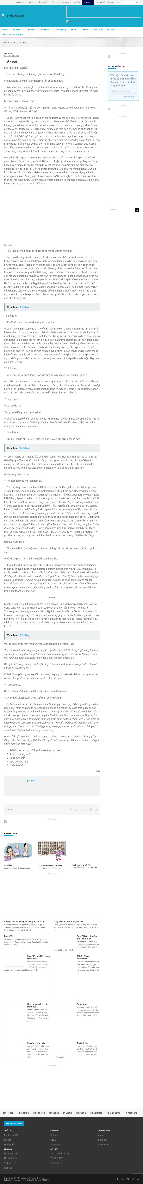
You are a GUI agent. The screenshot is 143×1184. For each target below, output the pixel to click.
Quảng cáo (102, 1140)
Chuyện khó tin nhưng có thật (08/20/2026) (24, 921)
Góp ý (53, 1140)
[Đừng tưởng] (64, 1009)
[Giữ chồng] (18, 842)
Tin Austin (81, 1113)
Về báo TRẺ (10, 1163)
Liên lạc (8, 1167)
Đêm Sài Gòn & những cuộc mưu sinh (87, 937)
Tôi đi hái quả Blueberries (83, 957)
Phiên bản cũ (56, 1163)
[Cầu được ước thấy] (14, 1049)
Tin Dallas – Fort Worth (60, 1113)
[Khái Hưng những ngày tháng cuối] (14, 1020)
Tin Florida (8, 1113)
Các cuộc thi (103, 1144)
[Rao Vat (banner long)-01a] (103, 12)
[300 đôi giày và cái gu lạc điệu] (52, 842)
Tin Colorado (96, 1113)
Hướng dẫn (9, 1144)
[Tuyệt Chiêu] (64, 1048)
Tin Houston (39, 1113)
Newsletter (55, 1144)
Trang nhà (16, 1123)
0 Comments (25, 868)
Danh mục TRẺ (11, 1135)
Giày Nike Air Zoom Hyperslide (68, 921)
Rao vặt (100, 1135)
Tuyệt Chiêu (82, 1043)
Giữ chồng (8, 865)
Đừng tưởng (82, 1004)
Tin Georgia (23, 1113)
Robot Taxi (9, 936)
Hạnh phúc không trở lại (81, 865)
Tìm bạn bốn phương (60, 1153)
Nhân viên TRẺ (11, 1153)
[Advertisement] (52, 894)
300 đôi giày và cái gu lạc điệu (50, 865)
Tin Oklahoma (113, 1113)
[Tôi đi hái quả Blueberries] (64, 977)
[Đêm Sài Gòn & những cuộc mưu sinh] (64, 941)
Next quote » (130, 96)
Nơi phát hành (11, 1158)
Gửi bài (54, 1135)
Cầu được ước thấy (36, 1043)
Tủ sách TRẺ (56, 1158)
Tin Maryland (130, 1113)
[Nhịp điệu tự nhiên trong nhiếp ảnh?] (14, 960)
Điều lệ (7, 1140)
